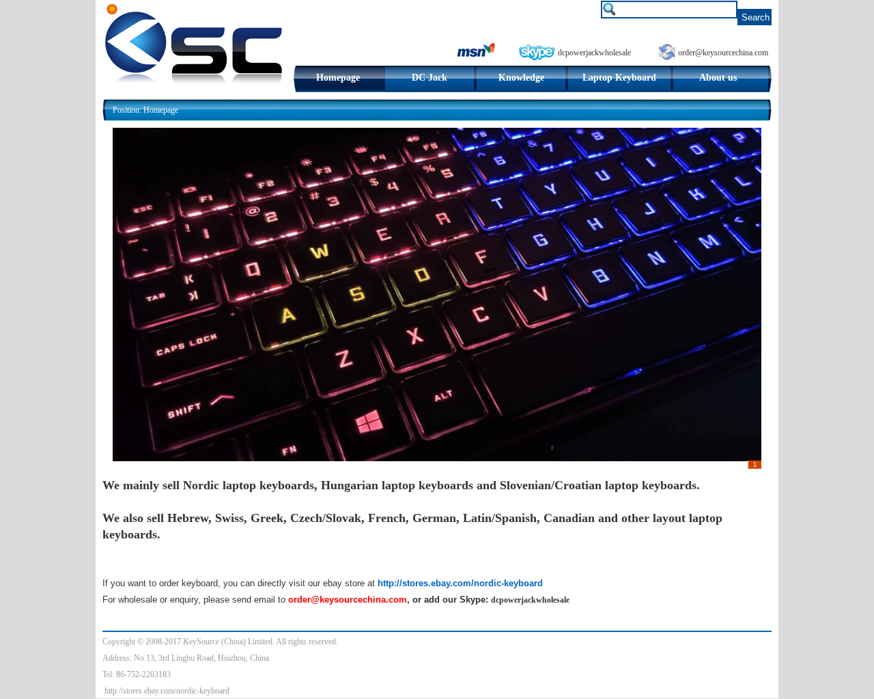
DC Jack (429, 77)
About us (718, 77)
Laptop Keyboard (619, 77)
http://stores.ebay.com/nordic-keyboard (166, 691)
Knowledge (521, 77)
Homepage (338, 77)
